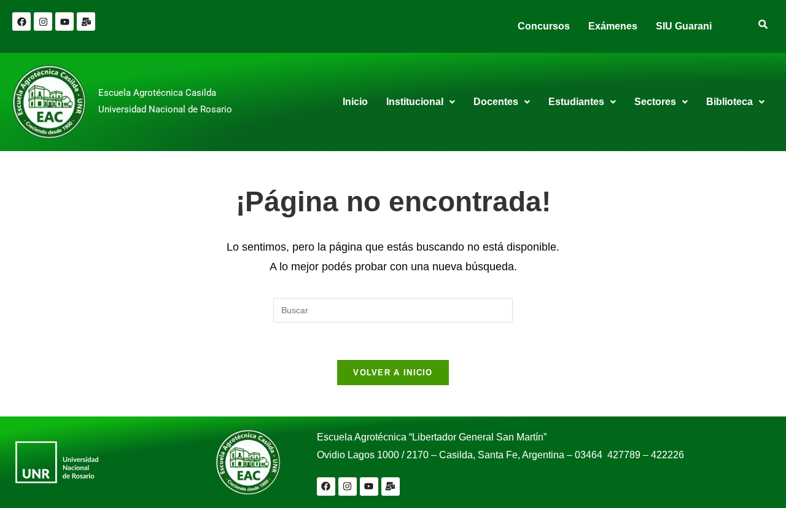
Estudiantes (576, 101)
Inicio (355, 101)
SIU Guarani (684, 26)
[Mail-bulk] (86, 21)
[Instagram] (43, 21)
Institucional (414, 101)
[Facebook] (21, 21)
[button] (420, 102)
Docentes (495, 101)
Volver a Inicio (393, 372)
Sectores (655, 101)
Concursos (544, 26)
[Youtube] (64, 21)
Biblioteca (729, 101)
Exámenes (612, 26)
